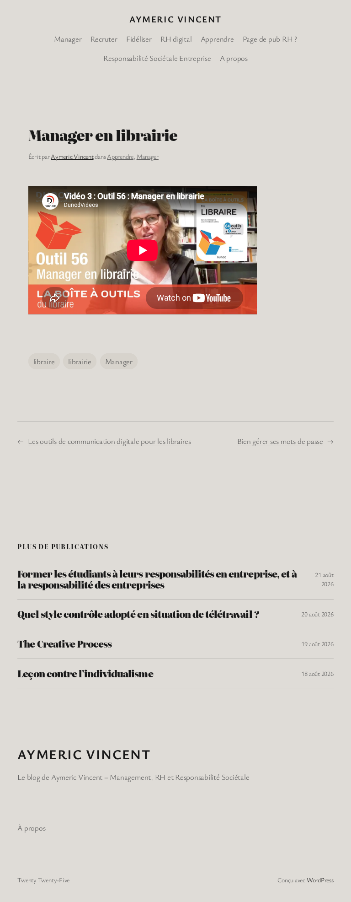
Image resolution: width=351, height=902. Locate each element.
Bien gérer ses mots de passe (280, 441)
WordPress (320, 879)
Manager (148, 156)
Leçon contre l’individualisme (85, 673)
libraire (44, 361)
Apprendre (120, 156)
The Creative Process (64, 643)
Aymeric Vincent (175, 19)
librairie (79, 361)
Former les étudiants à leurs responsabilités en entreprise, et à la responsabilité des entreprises (157, 579)
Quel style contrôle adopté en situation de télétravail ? (138, 614)
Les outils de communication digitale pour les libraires (109, 441)
